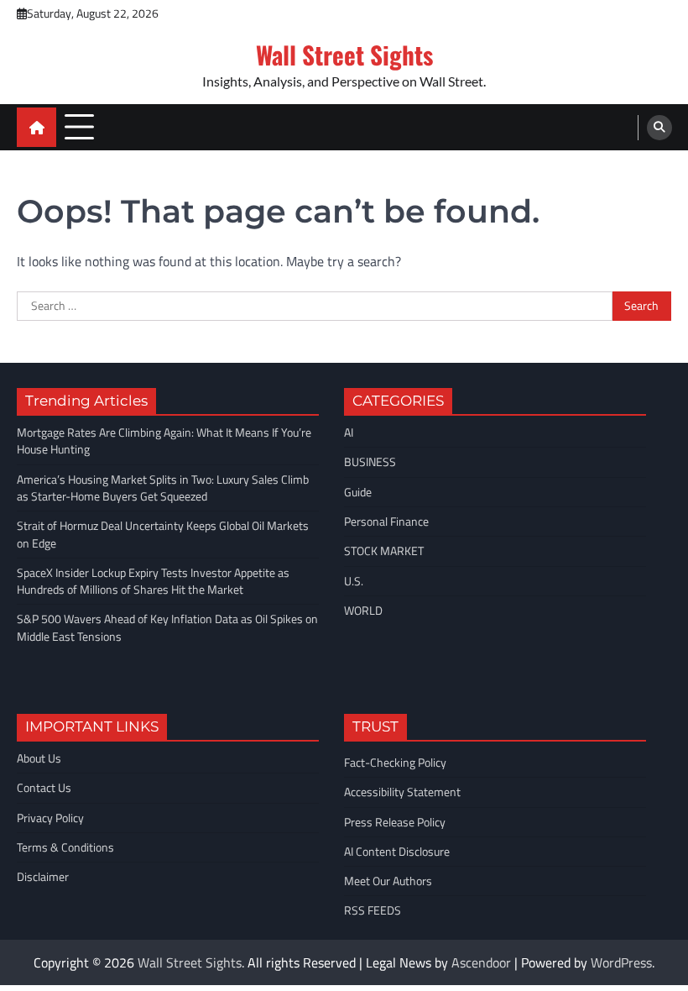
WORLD (363, 610)
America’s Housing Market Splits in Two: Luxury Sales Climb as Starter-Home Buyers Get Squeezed (163, 488)
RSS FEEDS (372, 910)
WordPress (621, 962)
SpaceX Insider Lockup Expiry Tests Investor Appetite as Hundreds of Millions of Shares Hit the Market (153, 581)
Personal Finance (386, 521)
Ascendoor (481, 962)
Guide (358, 492)
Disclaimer (43, 876)
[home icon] (36, 127)
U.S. (353, 581)
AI (348, 432)
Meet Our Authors (388, 881)
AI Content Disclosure (397, 851)
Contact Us (44, 787)
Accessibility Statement (402, 792)
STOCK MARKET (384, 551)
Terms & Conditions (65, 847)
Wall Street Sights (344, 54)
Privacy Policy (50, 818)
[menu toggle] (79, 126)
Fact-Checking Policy (395, 762)
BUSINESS (370, 462)
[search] (659, 127)
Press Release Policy (395, 822)
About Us (39, 758)
